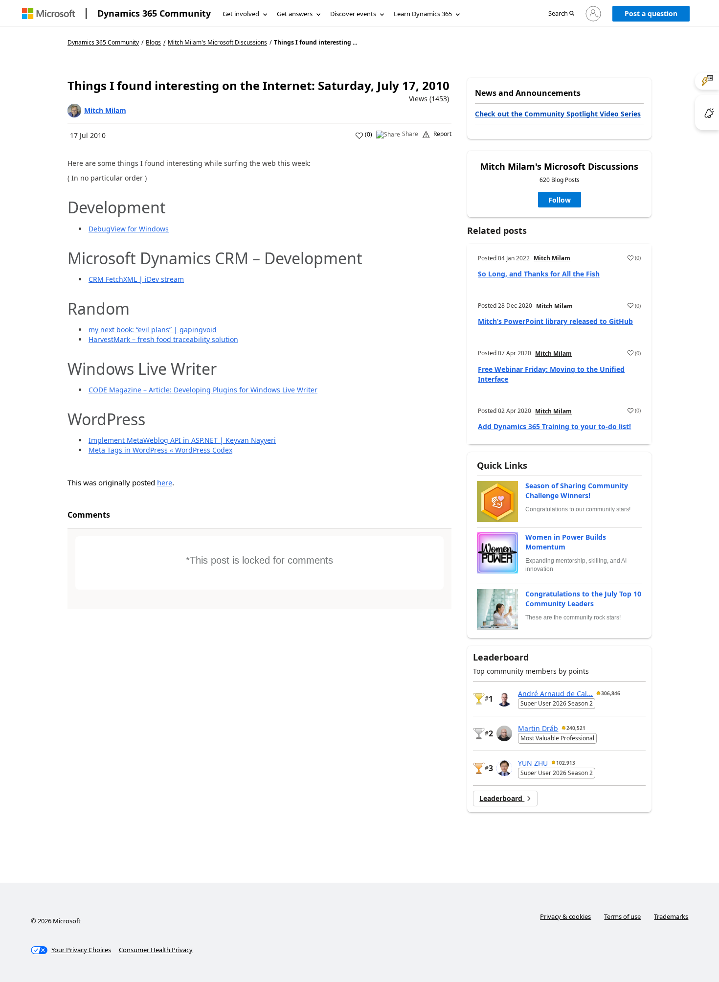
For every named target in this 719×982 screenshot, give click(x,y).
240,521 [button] (575, 728)
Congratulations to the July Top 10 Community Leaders (583, 598)
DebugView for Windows (129, 228)
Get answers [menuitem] (295, 13)
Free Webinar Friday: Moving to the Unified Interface (551, 374)
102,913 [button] (565, 762)
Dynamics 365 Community (154, 13)
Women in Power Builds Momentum (565, 541)
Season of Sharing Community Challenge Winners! (576, 490)
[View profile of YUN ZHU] (504, 768)
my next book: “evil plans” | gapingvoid (153, 329)
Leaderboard (501, 798)
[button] (561, 14)
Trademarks (671, 916)
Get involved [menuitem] (241, 13)
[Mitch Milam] (74, 110)
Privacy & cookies (565, 916)
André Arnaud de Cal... (555, 693)
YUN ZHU (533, 762)
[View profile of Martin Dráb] (504, 733)
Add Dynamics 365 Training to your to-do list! (554, 426)
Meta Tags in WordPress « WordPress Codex (160, 450)
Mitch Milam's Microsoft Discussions (217, 42)
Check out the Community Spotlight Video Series (558, 113)
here (164, 482)
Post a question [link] (651, 13)
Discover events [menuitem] (353, 13)
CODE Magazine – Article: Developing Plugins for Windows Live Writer (203, 389)
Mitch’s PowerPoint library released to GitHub (555, 321)
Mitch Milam (105, 110)
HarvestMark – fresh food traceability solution (163, 339)
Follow (559, 200)
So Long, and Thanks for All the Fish (539, 273)
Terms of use (622, 916)
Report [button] (442, 134)
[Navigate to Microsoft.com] (48, 13)
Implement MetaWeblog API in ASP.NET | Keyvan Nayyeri (182, 440)
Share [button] (410, 134)
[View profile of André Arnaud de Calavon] (504, 699)
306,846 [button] (610, 693)
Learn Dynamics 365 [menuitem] (423, 13)
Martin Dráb (538, 727)
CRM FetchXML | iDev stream (136, 279)
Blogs (153, 42)
